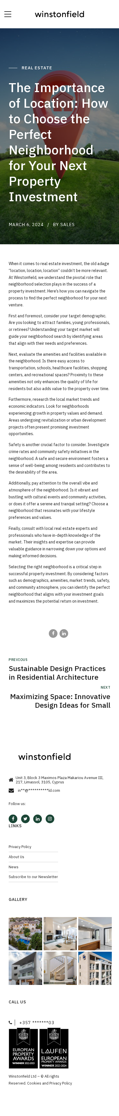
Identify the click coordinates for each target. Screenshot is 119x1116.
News (13, 867)
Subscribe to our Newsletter (33, 876)
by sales (64, 224)
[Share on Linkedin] (64, 633)
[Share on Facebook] (53, 633)
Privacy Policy (20, 846)
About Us (16, 856)
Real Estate (38, 67)
